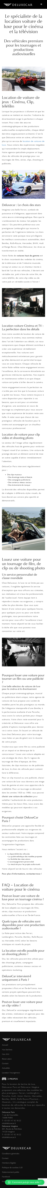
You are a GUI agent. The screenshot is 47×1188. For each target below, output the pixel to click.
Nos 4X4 (5, 1054)
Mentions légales (9, 1163)
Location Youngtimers (11, 1073)
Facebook (6, 1176)
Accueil (5, 1045)
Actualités (6, 1068)
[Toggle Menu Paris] (41, 4)
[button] (24, 1182)
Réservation (7, 1059)
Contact (5, 1063)
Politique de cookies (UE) (12, 1167)
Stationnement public (10, 1172)
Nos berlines (7, 1049)
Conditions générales (10, 1153)
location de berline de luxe (22, 1084)
